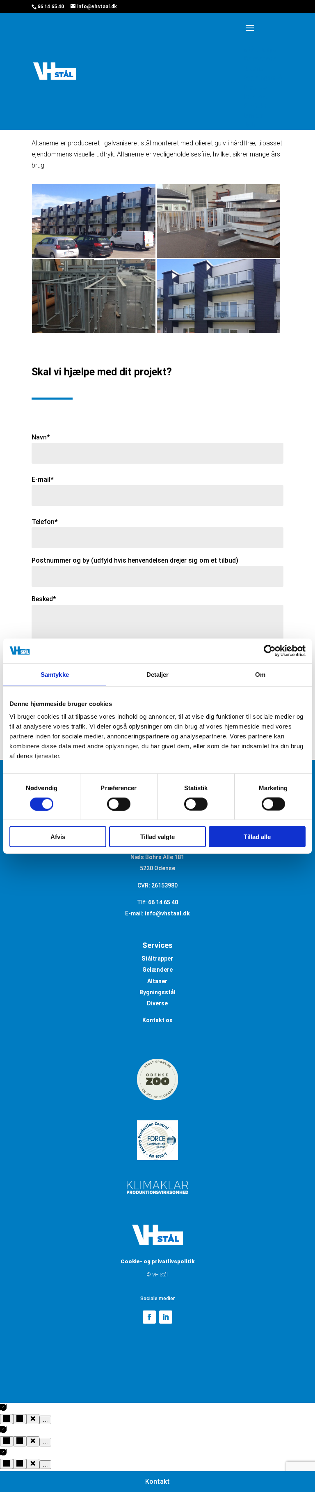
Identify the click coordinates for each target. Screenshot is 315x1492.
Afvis (57, 836)
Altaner (157, 981)
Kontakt (157, 1481)
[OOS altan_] (93, 258)
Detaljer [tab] (157, 674)
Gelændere (157, 969)
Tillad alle (257, 836)
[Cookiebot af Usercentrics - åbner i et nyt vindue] (270, 650)
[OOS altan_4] (218, 258)
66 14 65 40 (50, 6)
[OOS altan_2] (218, 333)
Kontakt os (157, 1020)
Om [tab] (260, 674)
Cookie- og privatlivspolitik (157, 1261)
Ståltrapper (157, 958)
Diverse (157, 1003)
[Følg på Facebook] (149, 1317)
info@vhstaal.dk (167, 913)
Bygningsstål (157, 992)
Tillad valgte (157, 836)
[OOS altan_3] (93, 333)
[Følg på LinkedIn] (165, 1317)
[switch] (118, 803)
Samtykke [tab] (55, 674)
